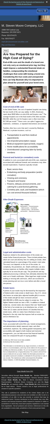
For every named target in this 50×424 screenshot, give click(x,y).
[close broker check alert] (47, 2)
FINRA (42, 375)
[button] (42, 11)
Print (5, 51)
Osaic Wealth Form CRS (25, 371)
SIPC (46, 375)
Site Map (25, 412)
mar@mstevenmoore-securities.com (15, 42)
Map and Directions (8, 45)
